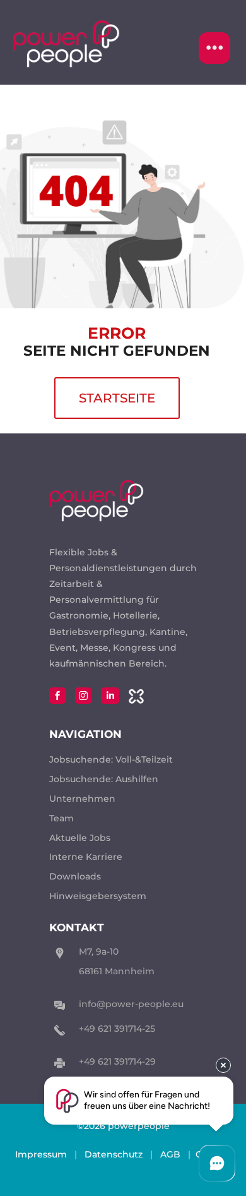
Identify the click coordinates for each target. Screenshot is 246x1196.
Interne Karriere (85, 856)
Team (61, 818)
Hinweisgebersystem (97, 896)
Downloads (75, 876)
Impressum (41, 1154)
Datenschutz (114, 1154)
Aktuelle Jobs (79, 837)
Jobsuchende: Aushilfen (103, 779)
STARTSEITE (117, 398)
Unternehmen (82, 798)
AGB (170, 1154)
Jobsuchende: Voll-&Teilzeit (111, 759)
